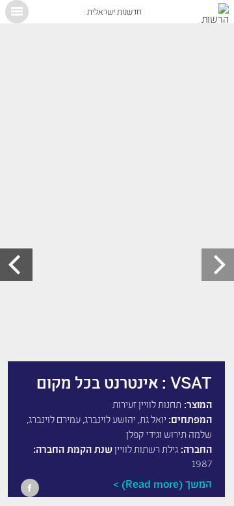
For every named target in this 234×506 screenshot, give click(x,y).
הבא (16, 264)
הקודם (218, 264)
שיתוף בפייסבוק (30, 488)
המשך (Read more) (167, 483)
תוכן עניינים (17, 11)
